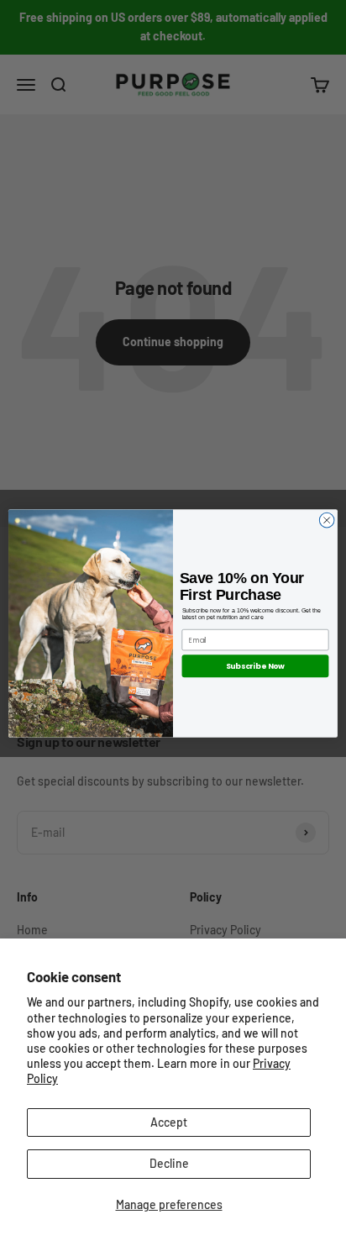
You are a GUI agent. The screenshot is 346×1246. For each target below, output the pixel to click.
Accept (168, 1122)
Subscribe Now (255, 665)
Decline (169, 1163)
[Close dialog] (326, 520)
